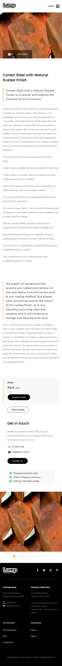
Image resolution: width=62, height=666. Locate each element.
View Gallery (23, 54)
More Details (18, 409)
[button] (14, 556)
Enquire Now (19, 397)
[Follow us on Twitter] (43, 571)
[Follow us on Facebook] (36, 571)
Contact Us (8, 642)
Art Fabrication (9, 630)
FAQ (5, 636)
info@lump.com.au (20, 451)
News (33, 636)
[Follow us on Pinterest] (56, 571)
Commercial (8, 623)
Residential (36, 623)
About (34, 630)
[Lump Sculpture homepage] (10, 570)
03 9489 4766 (18, 446)
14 (12, 54)
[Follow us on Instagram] (49, 571)
